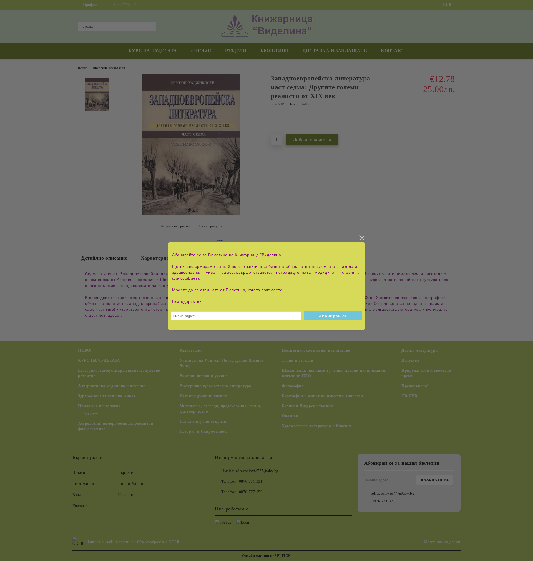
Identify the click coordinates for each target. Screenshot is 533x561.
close (361, 238)
